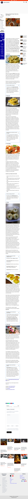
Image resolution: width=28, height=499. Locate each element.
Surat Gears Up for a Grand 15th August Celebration (25, 64)
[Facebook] (11, 0)
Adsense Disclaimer (22, 478)
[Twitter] (23, 481)
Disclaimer (21, 476)
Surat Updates (6, 2)
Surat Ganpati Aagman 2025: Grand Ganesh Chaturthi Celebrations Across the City (24, 59)
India (10, 482)
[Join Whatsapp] (0, 14)
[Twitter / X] (16, 0)
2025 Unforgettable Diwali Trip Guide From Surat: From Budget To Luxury (25, 37)
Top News (2, 16)
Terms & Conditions (22, 477)
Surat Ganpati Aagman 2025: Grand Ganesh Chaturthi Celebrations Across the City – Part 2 (25, 55)
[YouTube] (14, 0)
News (10, 477)
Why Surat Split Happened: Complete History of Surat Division (25, 51)
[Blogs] (0, 17)
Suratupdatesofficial (11, 387)
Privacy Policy (21, 475)
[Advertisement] (14, 8)
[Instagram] (13, 0)
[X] (10, 476)
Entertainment (11, 479)
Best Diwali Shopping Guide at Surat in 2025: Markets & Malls (25, 44)
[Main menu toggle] (26, 2)
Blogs (2, 17)
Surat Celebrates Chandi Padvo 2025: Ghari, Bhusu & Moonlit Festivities (25, 41)
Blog (10, 478)
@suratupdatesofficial (12, 386)
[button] (6, 403)
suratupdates (8, 388)
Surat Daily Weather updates (13, 483)
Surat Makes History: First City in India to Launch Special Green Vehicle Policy (25, 47)
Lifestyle (11, 480)
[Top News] (0, 16)
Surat (10, 481)
